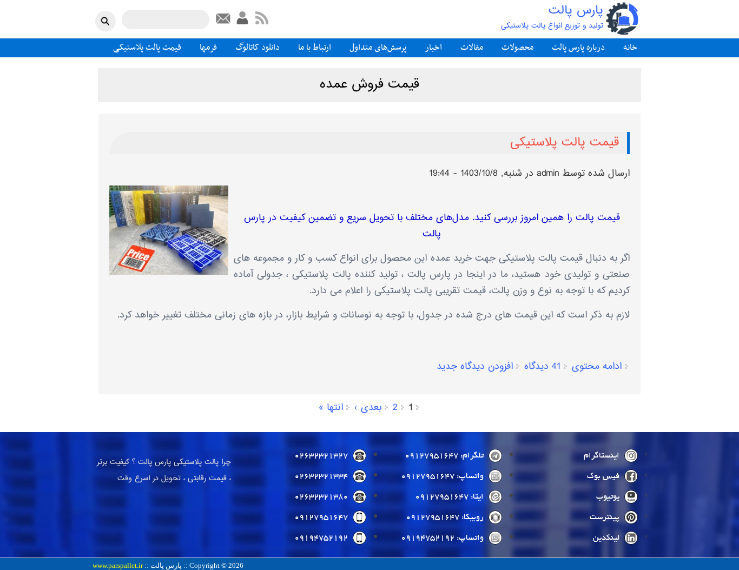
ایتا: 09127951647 (449, 497)
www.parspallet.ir (118, 565)
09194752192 (321, 538)
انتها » (331, 408)
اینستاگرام (601, 456)
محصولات (517, 47)
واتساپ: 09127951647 (442, 476)
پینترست (604, 517)
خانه (630, 47)
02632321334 (321, 476)
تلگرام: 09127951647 (444, 456)
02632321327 (321, 456)
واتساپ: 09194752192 (442, 538)
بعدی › (367, 408)
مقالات (471, 47)
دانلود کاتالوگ (257, 47)
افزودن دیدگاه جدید (475, 367)
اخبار (433, 47)
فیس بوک (603, 476)
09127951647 (321, 517)
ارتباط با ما (314, 47)
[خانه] (622, 19)
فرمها (208, 47)
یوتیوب (607, 497)
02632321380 (321, 497)
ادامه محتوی (597, 367)
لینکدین (606, 538)
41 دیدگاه (542, 367)
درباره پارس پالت (578, 47)
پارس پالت (576, 11)
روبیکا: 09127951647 (445, 517)
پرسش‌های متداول (378, 47)
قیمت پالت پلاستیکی (147, 47)
